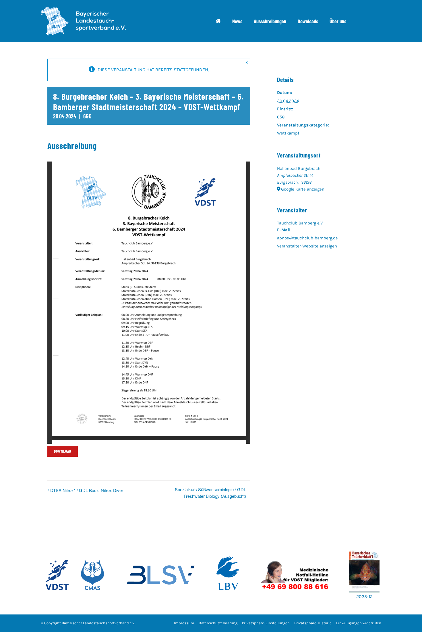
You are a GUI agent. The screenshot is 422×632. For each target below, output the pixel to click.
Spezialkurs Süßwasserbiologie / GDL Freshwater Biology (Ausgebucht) (210, 492)
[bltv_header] (83, 8)
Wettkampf (288, 133)
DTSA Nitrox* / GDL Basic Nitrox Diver (86, 490)
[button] (266, 623)
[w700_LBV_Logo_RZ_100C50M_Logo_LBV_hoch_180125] (227, 547)
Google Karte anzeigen (302, 189)
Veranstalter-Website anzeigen (307, 246)
